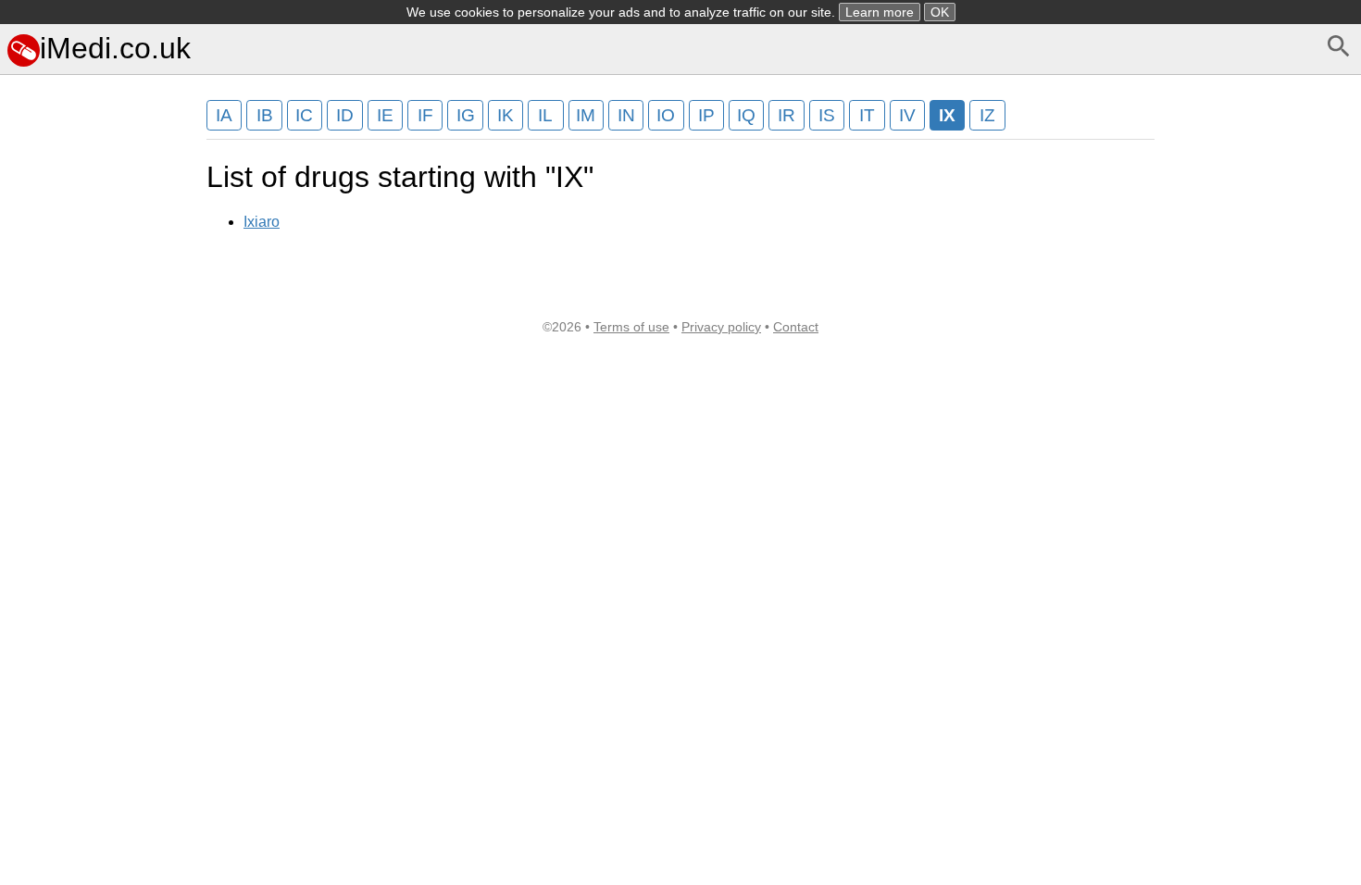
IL (545, 115)
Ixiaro (261, 222)
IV (907, 115)
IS (826, 115)
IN (626, 115)
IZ (987, 115)
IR (786, 115)
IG (465, 115)
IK (505, 115)
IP (706, 115)
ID (345, 115)
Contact (795, 326)
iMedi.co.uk (115, 48)
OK (939, 12)
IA (224, 115)
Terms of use (631, 326)
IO (665, 115)
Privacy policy (721, 326)
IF (425, 115)
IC (304, 115)
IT (867, 115)
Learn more (879, 12)
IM (585, 115)
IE (385, 115)
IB (264, 115)
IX (947, 115)
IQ (746, 115)
